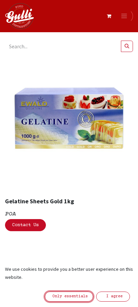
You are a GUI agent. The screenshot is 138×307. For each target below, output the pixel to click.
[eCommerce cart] (109, 16)
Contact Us (25, 225)
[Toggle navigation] (125, 16)
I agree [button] (113, 296)
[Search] (127, 46)
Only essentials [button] (69, 296)
